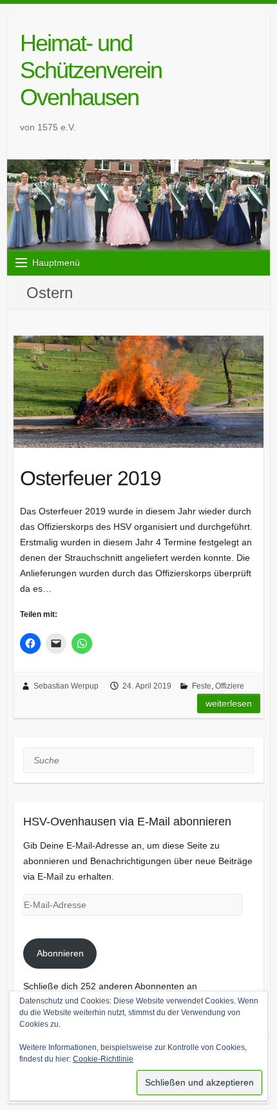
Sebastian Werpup (66, 686)
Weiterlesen (228, 703)
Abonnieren (60, 953)
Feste (201, 686)
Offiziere (229, 686)
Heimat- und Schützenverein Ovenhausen (91, 70)
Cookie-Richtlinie (103, 1059)
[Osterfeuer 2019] (138, 392)
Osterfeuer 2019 (90, 478)
